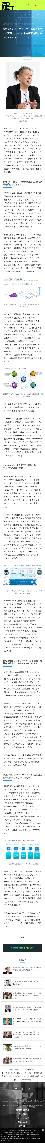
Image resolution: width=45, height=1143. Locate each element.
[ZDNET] (8, 5)
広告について (22, 1122)
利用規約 (22, 1114)
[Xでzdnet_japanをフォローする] (22, 1089)
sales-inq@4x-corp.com (18, 1076)
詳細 (39, 1139)
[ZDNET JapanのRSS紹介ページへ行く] (29, 1089)
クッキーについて (22, 1118)
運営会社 (22, 1126)
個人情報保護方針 (22, 1110)
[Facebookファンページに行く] (16, 1089)
